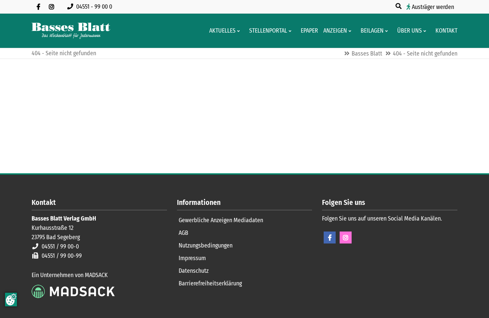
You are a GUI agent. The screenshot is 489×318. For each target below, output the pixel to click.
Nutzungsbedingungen (206, 245)
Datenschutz (194, 270)
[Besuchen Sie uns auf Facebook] (38, 6)
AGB (183, 233)
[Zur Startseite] (71, 31)
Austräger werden (433, 7)
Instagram (346, 237)
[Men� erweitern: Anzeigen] (351, 31)
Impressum (192, 258)
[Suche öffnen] (399, 6)
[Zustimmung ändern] (11, 299)
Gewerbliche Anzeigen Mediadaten (221, 220)
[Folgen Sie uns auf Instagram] (51, 6)
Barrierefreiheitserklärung (210, 283)
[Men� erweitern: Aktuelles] (240, 31)
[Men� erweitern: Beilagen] (388, 31)
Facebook (330, 237)
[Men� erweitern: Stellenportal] (291, 31)
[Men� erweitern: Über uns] (426, 31)
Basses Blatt (367, 53)
